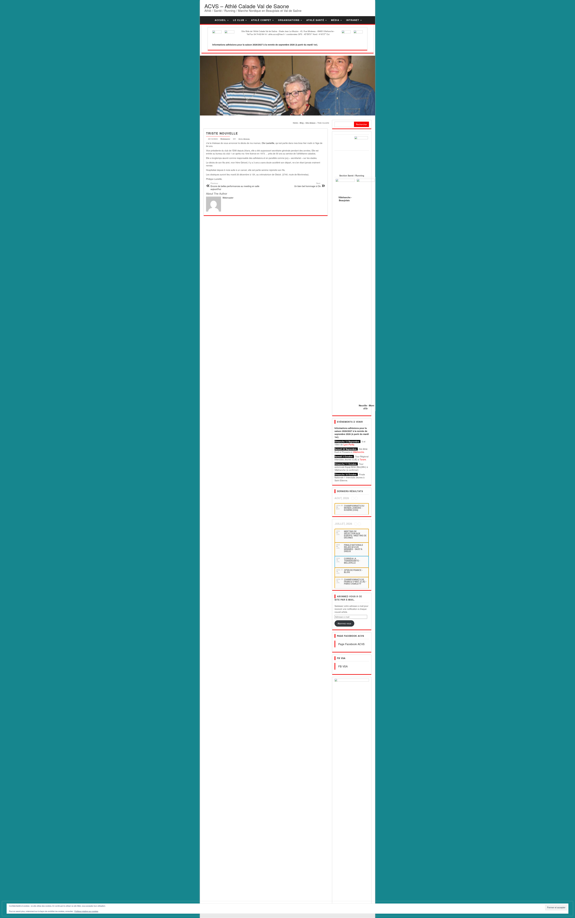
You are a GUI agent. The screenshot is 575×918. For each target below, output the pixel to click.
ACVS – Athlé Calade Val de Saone (246, 6)
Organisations (289, 20)
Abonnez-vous (344, 623)
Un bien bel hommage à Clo (307, 185)
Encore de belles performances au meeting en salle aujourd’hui (235, 186)
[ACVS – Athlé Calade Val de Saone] (208, 20)
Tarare (363, 459)
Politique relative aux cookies (86, 911)
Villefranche (358, 451)
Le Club (239, 20)
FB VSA (341, 658)
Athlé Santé (315, 20)
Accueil (221, 20)
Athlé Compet (261, 20)
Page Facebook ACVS (350, 635)
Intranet (353, 20)
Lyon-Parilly (348, 444)
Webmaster (225, 139)
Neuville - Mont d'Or (366, 407)
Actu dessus (244, 139)
